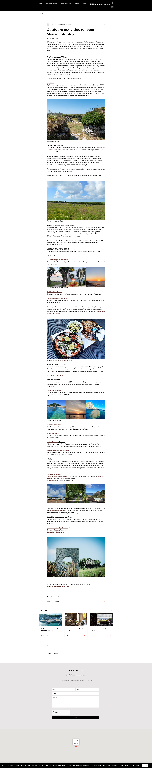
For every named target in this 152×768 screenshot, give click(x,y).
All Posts (41, 13)
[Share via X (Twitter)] (51, 596)
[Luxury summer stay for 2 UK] (76, 619)
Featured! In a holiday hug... (100, 629)
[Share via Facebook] (47, 596)
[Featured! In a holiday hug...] (101, 619)
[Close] (150, 765)
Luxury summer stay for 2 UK (75, 629)
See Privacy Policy (123, 765)
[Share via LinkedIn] (55, 596)
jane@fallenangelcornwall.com (100, 4)
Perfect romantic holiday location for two (50, 629)
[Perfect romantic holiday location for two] (50, 619)
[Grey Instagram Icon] (112, 7)
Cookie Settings (136, 765)
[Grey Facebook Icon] (112, 2)
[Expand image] (56, 276)
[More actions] (104, 25)
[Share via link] (59, 596)
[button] (111, 13)
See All (111, 610)
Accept (145, 765)
